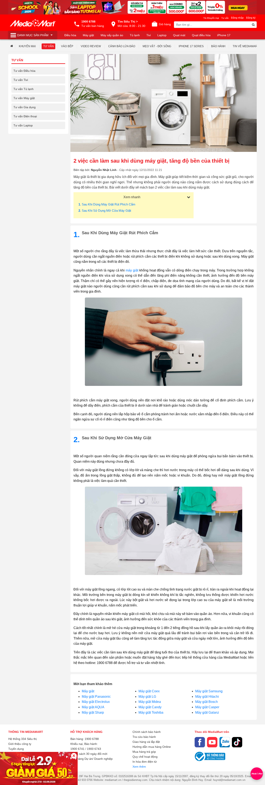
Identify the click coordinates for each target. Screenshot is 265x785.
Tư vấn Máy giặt (24, 98)
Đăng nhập (237, 17)
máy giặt (132, 270)
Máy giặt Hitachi (207, 696)
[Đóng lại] (74, 756)
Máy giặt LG (147, 696)
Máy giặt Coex (149, 691)
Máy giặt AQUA (93, 707)
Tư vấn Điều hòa (24, 70)
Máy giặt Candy (150, 707)
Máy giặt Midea (150, 701)
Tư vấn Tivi (20, 80)
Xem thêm (139, 766)
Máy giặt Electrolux (96, 701)
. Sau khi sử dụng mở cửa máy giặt (104, 210)
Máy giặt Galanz (207, 712)
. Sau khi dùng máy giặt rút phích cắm (106, 204)
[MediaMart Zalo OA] (224, 742)
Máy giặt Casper (207, 707)
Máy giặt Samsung (209, 691)
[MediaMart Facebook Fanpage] (200, 742)
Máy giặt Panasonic (96, 696)
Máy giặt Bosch (206, 701)
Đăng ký (250, 17)
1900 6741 (77, 748)
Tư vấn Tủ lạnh (23, 89)
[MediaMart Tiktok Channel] (237, 742)
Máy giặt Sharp (93, 712)
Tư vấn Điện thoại (25, 116)
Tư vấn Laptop (23, 125)
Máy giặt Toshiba (151, 712)
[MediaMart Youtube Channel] (212, 742)
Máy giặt (88, 691)
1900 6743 (94, 748)
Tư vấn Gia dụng (24, 107)
